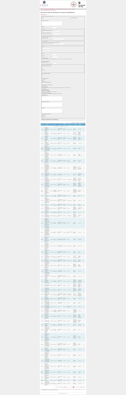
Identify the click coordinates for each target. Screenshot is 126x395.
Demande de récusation (45, 78)
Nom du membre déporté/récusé (46, 82)
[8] (42, 76)
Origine (43, 26)
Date (51, 124)
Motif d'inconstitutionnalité (45, 101)
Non (45, 79)
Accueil (42, 10)
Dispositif (60, 124)
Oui (42, 79)
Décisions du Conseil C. (46, 10)
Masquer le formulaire (44, 14)
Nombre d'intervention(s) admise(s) (47, 64)
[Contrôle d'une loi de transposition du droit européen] (49, 91)
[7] (42, 75)
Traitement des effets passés (46, 61)
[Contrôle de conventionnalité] (49, 90)
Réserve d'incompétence (45, 89)
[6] (42, 74)
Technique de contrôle (45, 95)
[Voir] (83, 129)
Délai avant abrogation (45, 58)
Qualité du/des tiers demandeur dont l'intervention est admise (50, 42)
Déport (43, 80)
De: (42, 47)
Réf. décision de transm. (45, 20)
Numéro (42, 124)
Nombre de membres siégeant (46, 73)
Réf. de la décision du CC (47, 124)
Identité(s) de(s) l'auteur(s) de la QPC (47, 30)
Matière (43, 53)
